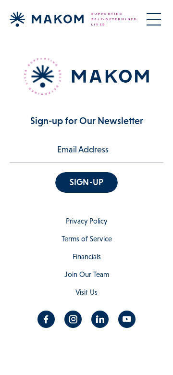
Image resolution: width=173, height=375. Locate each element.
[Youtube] (127, 319)
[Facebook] (46, 319)
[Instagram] (73, 319)
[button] (86, 182)
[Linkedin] (100, 319)
